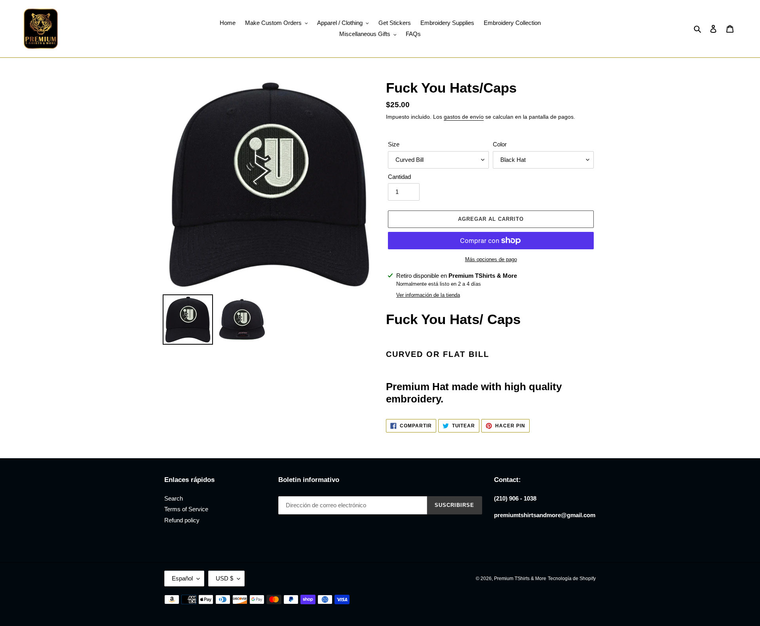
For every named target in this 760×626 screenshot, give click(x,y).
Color (500, 144)
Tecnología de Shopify (572, 578)
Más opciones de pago (491, 259)
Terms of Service (186, 509)
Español (182, 578)
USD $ (224, 578)
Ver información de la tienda (428, 295)
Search (173, 498)
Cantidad (399, 176)
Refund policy (182, 520)
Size (393, 144)
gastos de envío (464, 117)
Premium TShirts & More (520, 578)
